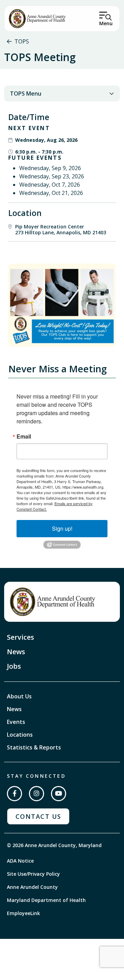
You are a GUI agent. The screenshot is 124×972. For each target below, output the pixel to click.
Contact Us (38, 816)
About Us (19, 696)
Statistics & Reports (34, 747)
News (16, 651)
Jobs (14, 666)
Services (20, 637)
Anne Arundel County (32, 887)
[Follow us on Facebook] (14, 793)
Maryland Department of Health (46, 900)
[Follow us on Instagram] (36, 793)
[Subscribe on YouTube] (58, 793)
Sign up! (62, 528)
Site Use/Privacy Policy (33, 874)
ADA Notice (20, 860)
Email (24, 436)
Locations (20, 734)
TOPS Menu (25, 93)
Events (16, 722)
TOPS (21, 41)
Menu (106, 23)
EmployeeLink (23, 913)
